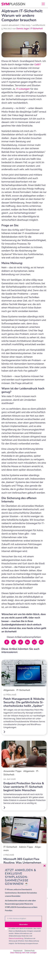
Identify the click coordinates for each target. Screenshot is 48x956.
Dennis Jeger (22, 28)
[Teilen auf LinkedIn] (27, 642)
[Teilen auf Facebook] (6, 642)
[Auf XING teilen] (20, 642)
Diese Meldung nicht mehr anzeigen (23, 952)
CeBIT (37, 64)
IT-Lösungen (23, 88)
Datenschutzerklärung (16, 938)
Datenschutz (29, 950)
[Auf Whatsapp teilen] (34, 642)
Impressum (18, 950)
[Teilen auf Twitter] (13, 642)
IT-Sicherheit (37, 28)
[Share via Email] (41, 642)
